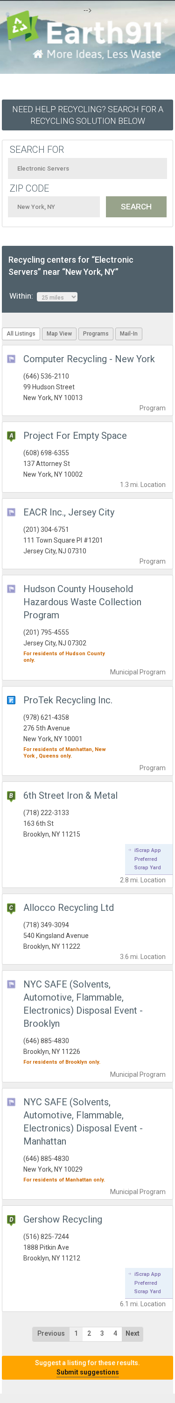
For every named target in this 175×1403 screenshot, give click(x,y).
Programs (96, 333)
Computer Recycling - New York (89, 359)
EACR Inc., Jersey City (68, 512)
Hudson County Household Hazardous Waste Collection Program (82, 602)
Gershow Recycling (62, 1219)
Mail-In (129, 333)
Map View (59, 333)
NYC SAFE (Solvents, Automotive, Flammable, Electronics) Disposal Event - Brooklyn (83, 1004)
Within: (23, 296)
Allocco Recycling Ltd (68, 907)
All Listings (21, 333)
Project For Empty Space (75, 435)
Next (133, 1333)
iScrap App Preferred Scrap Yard (147, 859)
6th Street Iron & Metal (70, 795)
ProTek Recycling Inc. (67, 700)
